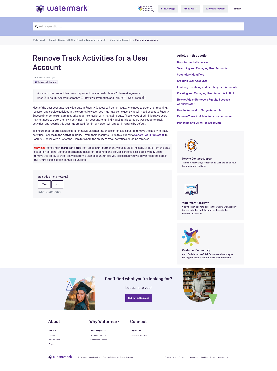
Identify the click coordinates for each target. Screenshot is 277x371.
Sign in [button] (237, 8)
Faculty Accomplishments (91, 40)
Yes (44, 184)
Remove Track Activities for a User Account (204, 116)
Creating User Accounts (192, 81)
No (57, 184)
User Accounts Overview (192, 62)
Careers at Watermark (139, 335)
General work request (147, 135)
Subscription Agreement (189, 357)
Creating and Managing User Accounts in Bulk (206, 93)
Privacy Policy (170, 357)
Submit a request (215, 8)
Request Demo (137, 331)
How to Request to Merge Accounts (199, 110)
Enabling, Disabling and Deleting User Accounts (207, 87)
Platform (52, 335)
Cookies (204, 357)
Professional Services (99, 339)
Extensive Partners (98, 335)
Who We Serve (54, 339)
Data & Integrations (98, 331)
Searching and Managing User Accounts (202, 68)
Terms (212, 357)
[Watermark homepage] (62, 8)
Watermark (39, 40)
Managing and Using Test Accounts (199, 122)
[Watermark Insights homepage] (60, 357)
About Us (52, 331)
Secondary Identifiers (190, 74)
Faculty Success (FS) (61, 40)
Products (189, 8)
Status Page (168, 8)
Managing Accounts (146, 40)
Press (51, 344)
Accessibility (223, 357)
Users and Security (121, 40)
